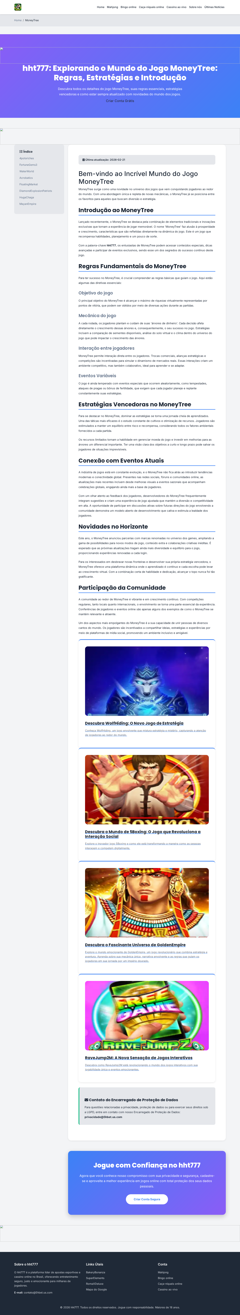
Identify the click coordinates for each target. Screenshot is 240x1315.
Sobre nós (195, 7)
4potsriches (26, 158)
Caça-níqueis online (151, 7)
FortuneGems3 (28, 164)
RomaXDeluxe (94, 1283)
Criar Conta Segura (147, 1199)
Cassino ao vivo (176, 7)
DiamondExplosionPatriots (35, 190)
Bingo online (128, 7)
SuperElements (95, 1278)
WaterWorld (26, 171)
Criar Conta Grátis (120, 101)
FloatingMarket (28, 184)
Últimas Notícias (214, 7)
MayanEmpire (27, 203)
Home (100, 7)
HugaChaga (26, 197)
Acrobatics (26, 177)
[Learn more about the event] (120, 55)
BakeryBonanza (95, 1272)
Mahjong (112, 7)
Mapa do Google (96, 1289)
